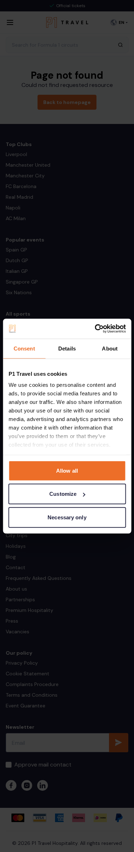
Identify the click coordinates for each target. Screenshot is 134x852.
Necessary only (67, 517)
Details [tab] (67, 348)
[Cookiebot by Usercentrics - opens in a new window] (95, 328)
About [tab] (110, 348)
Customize (62, 494)
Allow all (67, 470)
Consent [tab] (24, 348)
